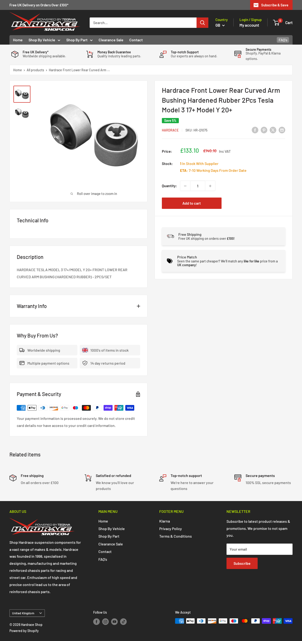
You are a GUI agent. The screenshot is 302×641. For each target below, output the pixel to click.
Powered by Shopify (24, 631)
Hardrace (170, 130)
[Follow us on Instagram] (105, 621)
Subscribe (242, 563)
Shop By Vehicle (42, 40)
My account (249, 25)
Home (18, 40)
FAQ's (283, 40)
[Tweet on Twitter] (273, 129)
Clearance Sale (111, 40)
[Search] (202, 22)
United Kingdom (23, 613)
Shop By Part (77, 40)
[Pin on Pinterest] (264, 129)
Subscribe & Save (274, 5)
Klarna (164, 521)
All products (35, 70)
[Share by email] (282, 129)
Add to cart (191, 203)
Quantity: (169, 186)
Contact (136, 40)
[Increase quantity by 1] (210, 186)
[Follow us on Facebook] (96, 621)
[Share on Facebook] (255, 129)
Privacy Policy (170, 528)
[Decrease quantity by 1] (185, 186)
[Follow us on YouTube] (114, 621)
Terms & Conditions (175, 536)
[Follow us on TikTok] (123, 621)
